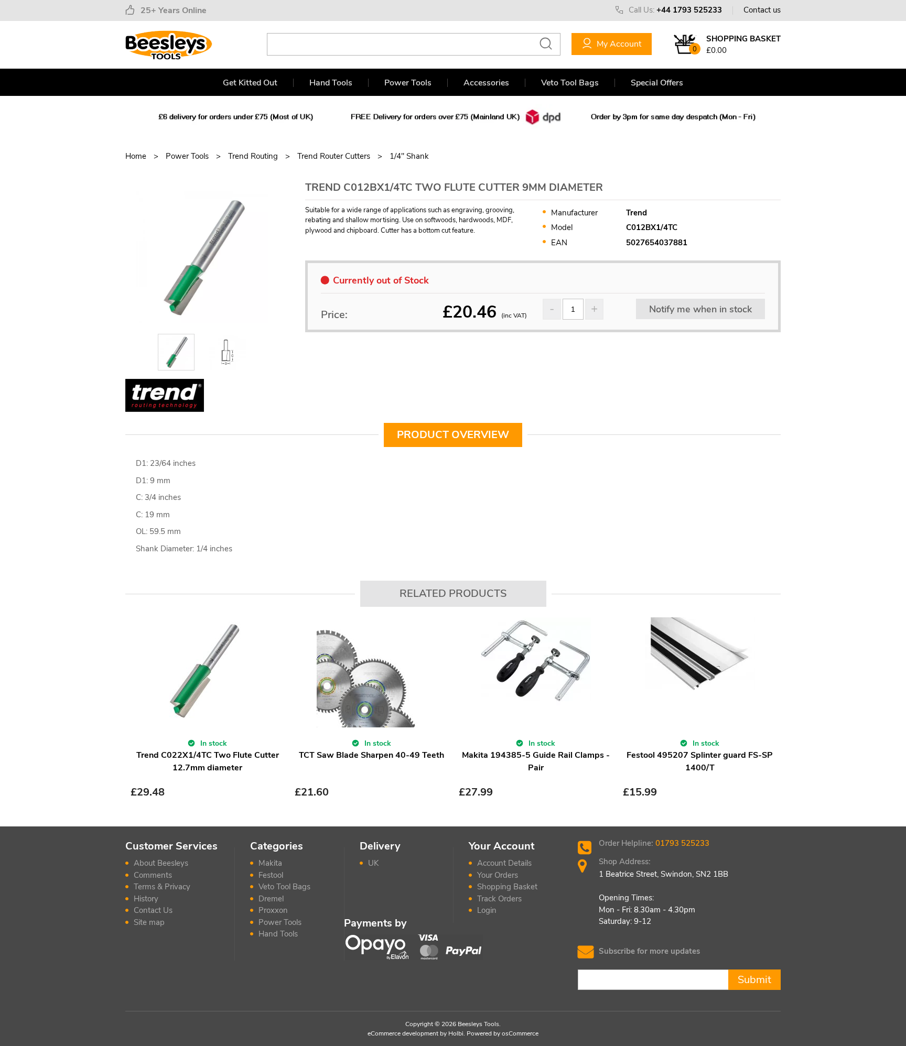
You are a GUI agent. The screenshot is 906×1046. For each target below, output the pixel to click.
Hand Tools (330, 83)
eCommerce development (403, 1033)
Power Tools (408, 83)
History (146, 899)
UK (373, 863)
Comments (153, 875)
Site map (149, 922)
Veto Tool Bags (570, 83)
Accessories (486, 83)
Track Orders (499, 899)
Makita (270, 863)
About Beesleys (161, 863)
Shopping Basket (507, 886)
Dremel (271, 899)
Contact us (762, 10)
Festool (270, 875)
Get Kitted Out (250, 83)
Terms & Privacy (162, 886)
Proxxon (273, 910)
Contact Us (153, 910)
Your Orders (497, 875)
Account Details (504, 863)
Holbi (455, 1033)
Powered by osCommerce (502, 1033)
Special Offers (657, 83)
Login (487, 910)
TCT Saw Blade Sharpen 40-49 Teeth (371, 755)
